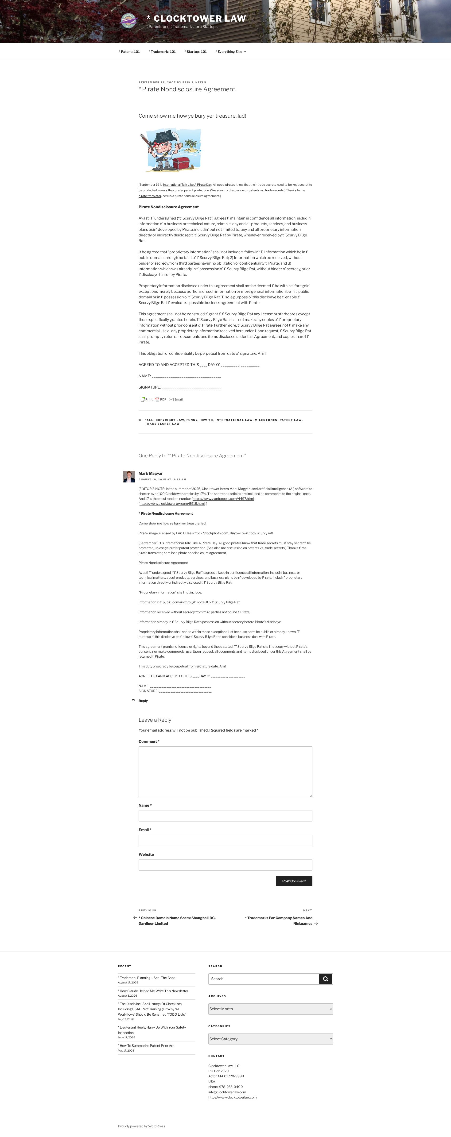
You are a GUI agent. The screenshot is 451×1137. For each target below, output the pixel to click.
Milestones (266, 420)
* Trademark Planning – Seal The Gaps (146, 978)
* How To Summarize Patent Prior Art (146, 1046)
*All (149, 420)
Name (145, 805)
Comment (149, 741)
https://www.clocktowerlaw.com (232, 1097)
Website (146, 854)
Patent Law (291, 420)
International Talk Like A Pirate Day (187, 184)
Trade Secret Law (162, 423)
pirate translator (150, 196)
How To (207, 420)
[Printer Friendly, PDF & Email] (161, 399)
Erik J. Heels (194, 82)
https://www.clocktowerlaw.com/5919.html (172, 503)
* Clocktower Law (196, 18)
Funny (192, 420)
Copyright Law (170, 420)
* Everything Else (229, 52)
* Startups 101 (196, 52)
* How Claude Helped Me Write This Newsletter (153, 991)
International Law (234, 420)
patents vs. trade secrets (266, 190)
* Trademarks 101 (162, 52)
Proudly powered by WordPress (141, 1126)
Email (145, 830)
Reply (143, 701)
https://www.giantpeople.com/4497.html (223, 499)
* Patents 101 (129, 52)
